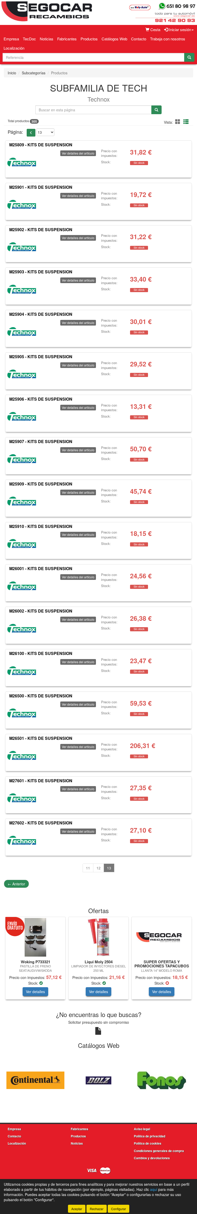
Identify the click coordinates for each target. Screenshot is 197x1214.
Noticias (46, 38)
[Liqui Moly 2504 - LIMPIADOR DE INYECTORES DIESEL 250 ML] (98, 937)
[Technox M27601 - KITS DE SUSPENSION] (21, 798)
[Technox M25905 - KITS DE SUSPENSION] (21, 374)
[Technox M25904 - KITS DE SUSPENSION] (21, 331)
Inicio (12, 72)
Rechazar (96, 1209)
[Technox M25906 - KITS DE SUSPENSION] (21, 416)
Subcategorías (33, 72)
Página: (15, 132)
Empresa (11, 38)
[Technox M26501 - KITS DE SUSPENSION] (21, 755)
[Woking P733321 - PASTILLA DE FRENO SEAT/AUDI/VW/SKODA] (35, 937)
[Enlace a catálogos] (35, 1080)
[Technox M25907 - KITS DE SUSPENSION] (21, 459)
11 (88, 867)
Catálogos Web (114, 38)
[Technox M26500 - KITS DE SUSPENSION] (21, 713)
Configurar (118, 1209)
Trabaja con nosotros (167, 38)
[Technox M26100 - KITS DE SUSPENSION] (21, 671)
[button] (178, 121)
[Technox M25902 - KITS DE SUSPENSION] (21, 246)
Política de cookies (147, 1143)
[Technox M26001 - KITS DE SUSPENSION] (21, 586)
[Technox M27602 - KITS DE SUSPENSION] (21, 840)
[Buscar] (189, 57)
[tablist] (98, 961)
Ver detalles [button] (35, 991)
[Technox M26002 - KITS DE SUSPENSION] (21, 628)
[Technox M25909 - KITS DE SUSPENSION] (21, 501)
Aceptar (76, 1209)
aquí (153, 1189)
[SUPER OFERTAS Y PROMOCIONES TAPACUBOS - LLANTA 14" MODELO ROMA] (161, 937)
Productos (89, 38)
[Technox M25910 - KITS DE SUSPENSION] (21, 543)
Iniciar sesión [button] (179, 29)
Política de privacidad (149, 1136)
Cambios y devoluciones (152, 1158)
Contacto (138, 38)
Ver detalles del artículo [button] (78, 153)
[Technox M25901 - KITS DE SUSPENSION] (21, 204)
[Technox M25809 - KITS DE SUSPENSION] (21, 162)
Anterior (16, 883)
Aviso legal (142, 1129)
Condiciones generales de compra (159, 1150)
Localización (14, 48)
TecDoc (29, 38)
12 (98, 867)
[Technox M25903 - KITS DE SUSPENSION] (21, 289)
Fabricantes (67, 38)
